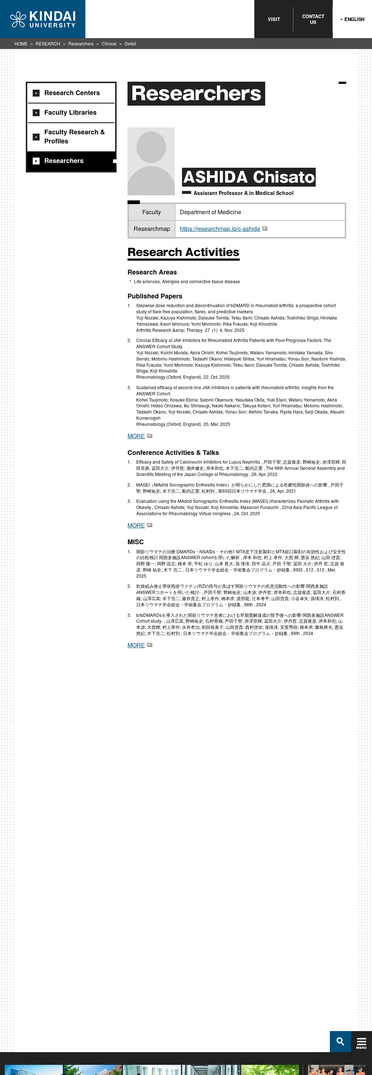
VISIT (274, 19)
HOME (21, 43)
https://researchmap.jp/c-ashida (220, 228)
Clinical (109, 43)
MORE (136, 436)
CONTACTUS (313, 19)
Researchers (81, 43)
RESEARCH (48, 43)
